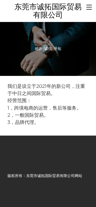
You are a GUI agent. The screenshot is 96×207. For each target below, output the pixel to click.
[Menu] (89, 6)
